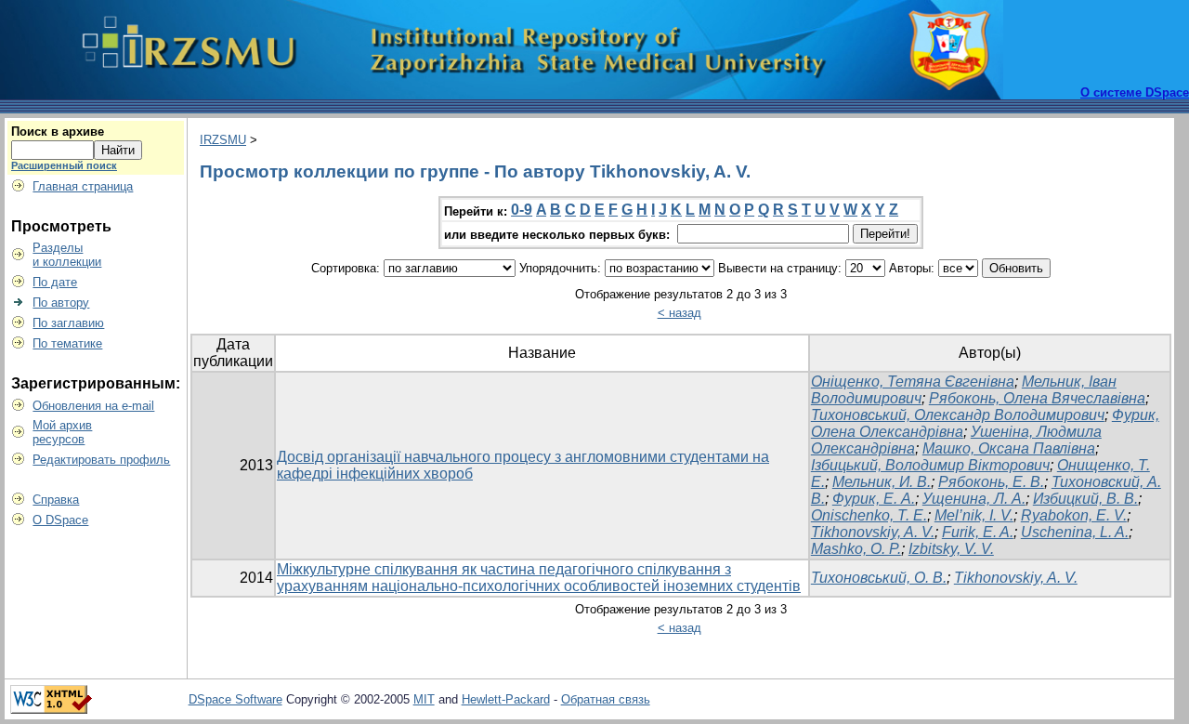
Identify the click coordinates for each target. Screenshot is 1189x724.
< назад (679, 313)
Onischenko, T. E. (869, 515)
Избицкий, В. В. (1085, 499)
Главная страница (83, 186)
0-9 (521, 209)
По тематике (67, 343)
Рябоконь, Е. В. (991, 482)
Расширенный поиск (64, 165)
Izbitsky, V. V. (951, 549)
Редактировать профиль (101, 460)
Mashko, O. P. (856, 549)
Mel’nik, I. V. (973, 515)
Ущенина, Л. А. (974, 499)
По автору (61, 302)
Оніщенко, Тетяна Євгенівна (912, 381)
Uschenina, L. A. (1075, 532)
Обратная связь (605, 699)
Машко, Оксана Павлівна (1008, 448)
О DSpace (60, 520)
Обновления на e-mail (93, 406)
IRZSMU (223, 140)
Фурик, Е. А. (873, 499)
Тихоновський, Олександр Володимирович (957, 415)
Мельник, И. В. (881, 482)
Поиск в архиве (57, 131)
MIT (424, 699)
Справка (56, 500)
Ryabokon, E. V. (1074, 515)
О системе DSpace (1134, 92)
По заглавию (68, 323)
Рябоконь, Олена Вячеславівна (1037, 398)
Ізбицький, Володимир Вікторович (930, 465)
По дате (55, 282)
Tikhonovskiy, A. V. (872, 532)
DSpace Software (235, 699)
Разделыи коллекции (67, 255)
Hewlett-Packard (506, 699)
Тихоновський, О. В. (879, 578)
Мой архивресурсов (62, 432)
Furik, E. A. (977, 532)
